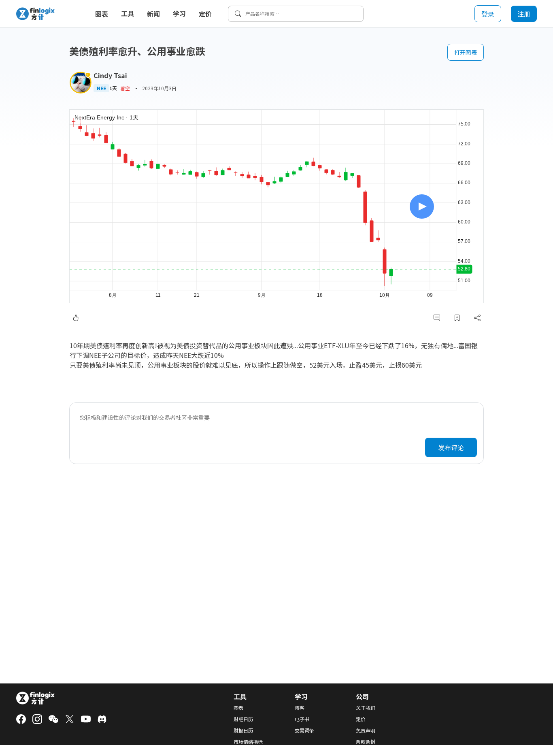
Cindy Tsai (110, 75)
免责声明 (365, 730)
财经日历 (243, 719)
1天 (113, 88)
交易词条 (304, 730)
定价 (205, 14)
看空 (125, 88)
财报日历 (243, 730)
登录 (487, 14)
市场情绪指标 (248, 742)
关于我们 (365, 708)
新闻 (153, 14)
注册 (523, 14)
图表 (101, 14)
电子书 (302, 719)
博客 (299, 708)
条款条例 (365, 742)
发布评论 (451, 447)
